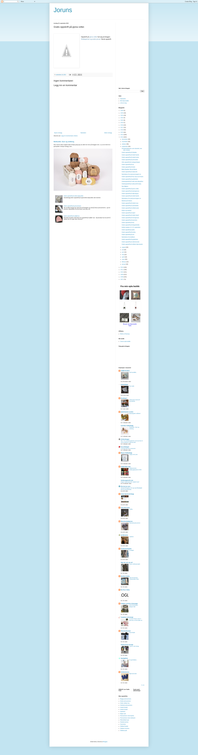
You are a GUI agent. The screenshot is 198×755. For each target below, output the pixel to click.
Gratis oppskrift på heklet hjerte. (130, 155)
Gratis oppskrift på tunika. (129, 232)
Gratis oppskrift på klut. (128, 222)
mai (123, 254)
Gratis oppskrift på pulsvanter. (130, 159)
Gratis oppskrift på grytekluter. (130, 179)
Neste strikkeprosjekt (134, 564)
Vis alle (142, 685)
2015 (122, 132)
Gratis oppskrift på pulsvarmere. (72, 206)
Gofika (131, 509)
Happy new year (133, 454)
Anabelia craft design (127, 617)
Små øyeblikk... (133, 372)
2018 (122, 125)
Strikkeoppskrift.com (127, 480)
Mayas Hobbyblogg (126, 453)
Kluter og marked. (127, 210)
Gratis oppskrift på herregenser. (130, 217)
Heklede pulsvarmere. (126, 705)
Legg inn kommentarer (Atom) (69, 136)
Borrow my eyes (125, 486)
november (125, 141)
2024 (122, 115)
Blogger (105, 741)
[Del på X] (77, 75)
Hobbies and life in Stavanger (129, 603)
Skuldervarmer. (124, 722)
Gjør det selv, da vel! (127, 562)
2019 (122, 122)
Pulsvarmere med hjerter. (127, 715)
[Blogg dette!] (75, 75)
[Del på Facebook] (79, 75)
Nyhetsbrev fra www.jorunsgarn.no (131, 174)
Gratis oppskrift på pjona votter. (130, 188)
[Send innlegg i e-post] (69, 74)
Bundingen (124, 398)
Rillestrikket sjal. (124, 720)
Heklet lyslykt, (124, 707)
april (123, 257)
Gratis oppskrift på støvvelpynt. (130, 193)
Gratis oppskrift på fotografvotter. (131, 225)
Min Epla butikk (124, 101)
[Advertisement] (131, 54)
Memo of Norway (125, 334)
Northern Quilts (125, 576)
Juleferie (131, 536)
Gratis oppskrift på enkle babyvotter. (74, 196)
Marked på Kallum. (127, 201)
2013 (122, 137)
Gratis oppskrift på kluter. (128, 167)
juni (123, 252)
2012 (122, 267)
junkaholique (124, 384)
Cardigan (131, 550)
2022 (122, 120)
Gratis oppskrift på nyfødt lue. (72, 216)
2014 (122, 134)
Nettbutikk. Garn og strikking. (64, 141)
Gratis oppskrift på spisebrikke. (130, 205)
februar (124, 262)
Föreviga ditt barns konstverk (128, 448)
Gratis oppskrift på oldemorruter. (131, 242)
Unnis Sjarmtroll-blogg (127, 494)
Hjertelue (122, 711)
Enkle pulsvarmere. (125, 701)
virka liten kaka (125, 507)
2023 (122, 117)
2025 (122, 113)
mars (123, 259)
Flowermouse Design (127, 644)
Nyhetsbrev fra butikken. (128, 237)
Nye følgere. (125, 186)
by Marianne (124, 535)
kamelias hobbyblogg (127, 425)
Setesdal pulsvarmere (134, 523)
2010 (122, 272)
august (124, 247)
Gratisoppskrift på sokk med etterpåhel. (132, 181)
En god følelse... (133, 659)
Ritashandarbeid (125, 631)
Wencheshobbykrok (127, 521)
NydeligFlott (124, 658)
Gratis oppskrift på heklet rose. (130, 203)
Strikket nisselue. (125, 728)
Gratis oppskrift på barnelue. (129, 220)
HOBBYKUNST (125, 371)
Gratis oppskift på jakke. (128, 230)
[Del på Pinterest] (81, 75)
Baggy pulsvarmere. (125, 699)
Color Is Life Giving (134, 646)
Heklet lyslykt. (124, 709)
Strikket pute (123, 730)
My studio (131, 386)
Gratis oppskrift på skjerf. (128, 213)
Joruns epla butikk (125, 341)
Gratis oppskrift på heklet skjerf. (130, 215)
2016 (122, 130)
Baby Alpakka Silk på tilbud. (129, 169)
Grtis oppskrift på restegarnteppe (131, 162)
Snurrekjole (132, 632)
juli (123, 249)
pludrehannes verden (127, 412)
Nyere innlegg (58, 133)
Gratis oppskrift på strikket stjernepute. (132, 244)
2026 (122, 110)
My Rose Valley (125, 590)
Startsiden (83, 133)
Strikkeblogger (125, 439)
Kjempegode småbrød (134, 413)
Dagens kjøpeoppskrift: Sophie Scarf (130, 482)
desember (125, 139)
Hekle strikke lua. (125, 703)
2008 (122, 277)
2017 (122, 127)
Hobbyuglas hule (126, 466)
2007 (122, 279)
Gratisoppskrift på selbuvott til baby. (131, 184)
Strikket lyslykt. (124, 726)
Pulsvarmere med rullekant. (128, 718)
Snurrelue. (123, 724)
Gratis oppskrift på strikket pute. (130, 208)
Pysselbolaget (125, 447)
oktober (124, 144)
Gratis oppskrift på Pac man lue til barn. (133, 176)
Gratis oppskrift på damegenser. (130, 191)
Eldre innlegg (108, 133)
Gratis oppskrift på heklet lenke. (130, 157)
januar (124, 264)
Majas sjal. (123, 713)
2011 (122, 269)
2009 (122, 274)
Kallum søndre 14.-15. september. (131, 227)
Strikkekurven (125, 672)
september (125, 146)
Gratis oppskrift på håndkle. (129, 152)
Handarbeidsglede (126, 548)
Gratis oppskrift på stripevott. (129, 171)
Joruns (63, 10)
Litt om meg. (123, 103)
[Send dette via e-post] (73, 75)
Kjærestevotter (133, 673)
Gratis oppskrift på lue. (128, 164)
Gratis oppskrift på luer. (128, 234)
